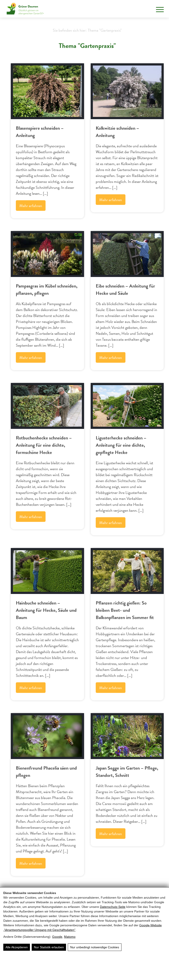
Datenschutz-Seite (112, 907)
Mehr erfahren (30, 206)
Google (57, 936)
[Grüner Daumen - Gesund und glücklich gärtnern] (25, 8)
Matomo (69, 936)
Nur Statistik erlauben (49, 947)
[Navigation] (160, 9)
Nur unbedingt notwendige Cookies (94, 947)
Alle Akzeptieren (17, 947)
